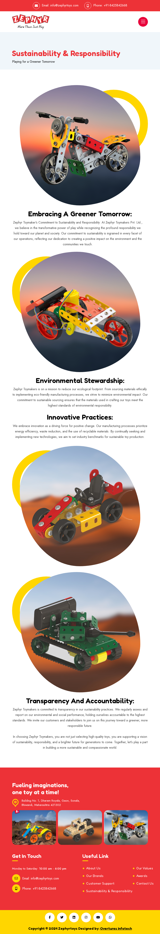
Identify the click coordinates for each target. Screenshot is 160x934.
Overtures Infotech (116, 928)
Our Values (144, 868)
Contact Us (145, 883)
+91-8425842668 (115, 5)
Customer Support (100, 883)
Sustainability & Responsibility (109, 891)
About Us (93, 868)
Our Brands (95, 875)
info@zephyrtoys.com (64, 5)
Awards (142, 875)
